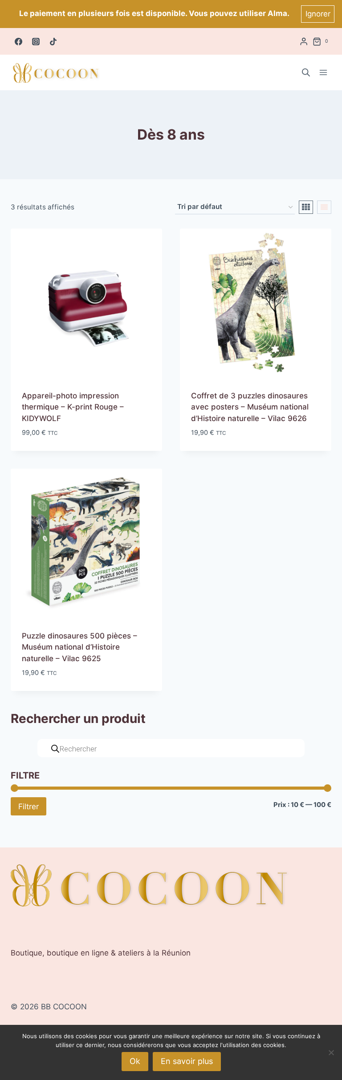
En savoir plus (187, 1061)
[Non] (330, 1052)
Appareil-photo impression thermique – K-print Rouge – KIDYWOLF (73, 407)
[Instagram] (35, 41)
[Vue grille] (306, 207)
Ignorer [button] (317, 13)
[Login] (303, 41)
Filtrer (28, 806)
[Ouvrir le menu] (323, 73)
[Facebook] (18, 41)
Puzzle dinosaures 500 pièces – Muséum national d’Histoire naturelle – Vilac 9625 (79, 647)
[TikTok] (53, 41)
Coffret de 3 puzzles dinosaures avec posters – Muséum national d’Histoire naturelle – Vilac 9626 (250, 407)
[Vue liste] (324, 207)
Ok (135, 1061)
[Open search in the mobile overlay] (305, 72)
